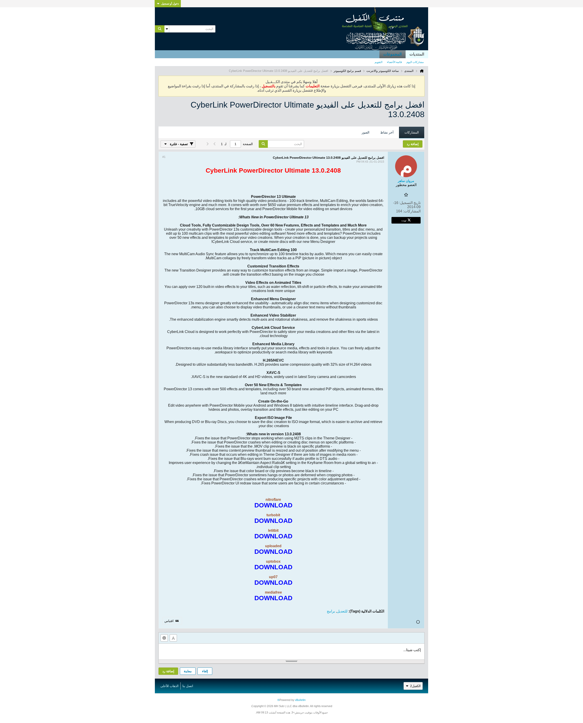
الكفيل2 (415, 686)
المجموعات (392, 54)
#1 (164, 157)
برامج (331, 611)
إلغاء (205, 671)
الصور (365, 132)
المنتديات (416, 54)
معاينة (188, 671)
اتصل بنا (187, 686)
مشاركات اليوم (415, 62)
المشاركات (411, 132)
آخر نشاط (387, 132)
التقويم (378, 62)
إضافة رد (168, 671)
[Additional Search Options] (166, 29)
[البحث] (159, 29)
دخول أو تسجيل (170, 3)
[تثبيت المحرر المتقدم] (173, 638)
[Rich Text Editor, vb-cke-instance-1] (291, 652)
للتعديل (342, 611)
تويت (404, 220)
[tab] (411, 133)
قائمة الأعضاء (394, 62)
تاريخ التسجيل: (410, 203)
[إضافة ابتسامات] (164, 638)
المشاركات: (412, 211)
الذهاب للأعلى (169, 686)
